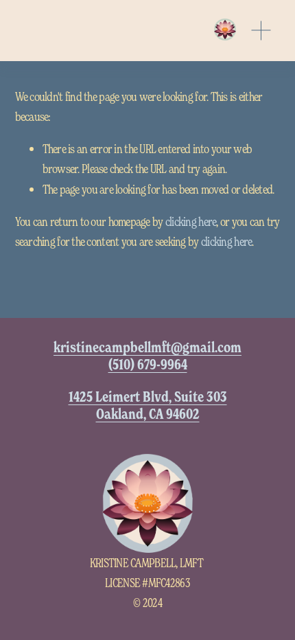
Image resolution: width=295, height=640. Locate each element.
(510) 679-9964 (147, 364)
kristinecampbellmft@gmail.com (147, 347)
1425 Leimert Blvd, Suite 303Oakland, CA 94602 (148, 405)
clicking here (191, 221)
